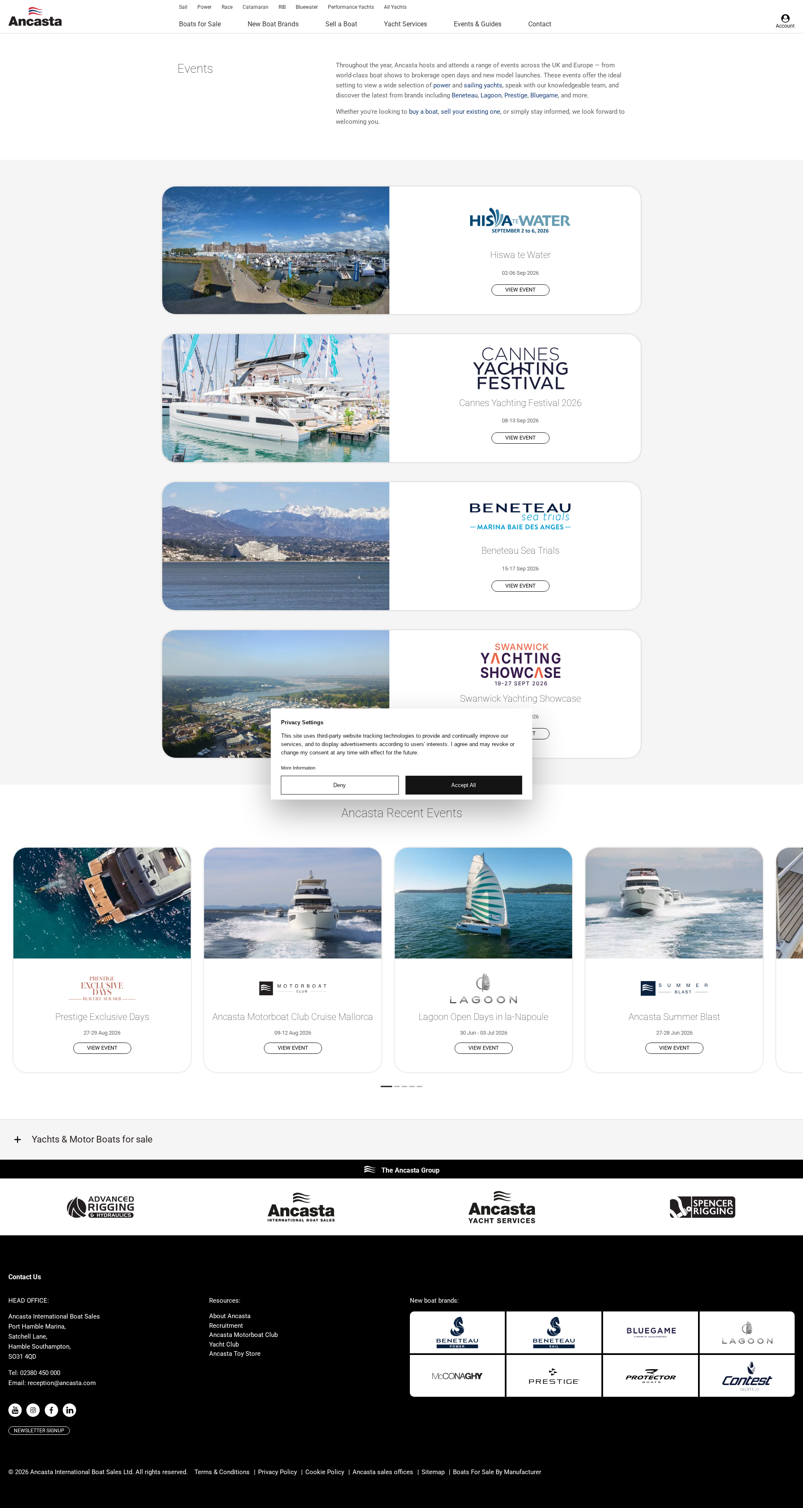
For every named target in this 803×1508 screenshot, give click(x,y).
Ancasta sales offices (383, 1472)
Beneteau (465, 95)
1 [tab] (386, 1086)
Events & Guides (477, 24)
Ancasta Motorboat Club (243, 1335)
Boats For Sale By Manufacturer (497, 1472)
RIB (282, 7)
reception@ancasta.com (62, 1383)
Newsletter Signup (39, 1431)
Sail (183, 7)
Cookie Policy (324, 1472)
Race (227, 7)
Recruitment (226, 1325)
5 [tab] (419, 1086)
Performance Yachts (351, 7)
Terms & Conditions (222, 1472)
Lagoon (491, 95)
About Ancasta (230, 1316)
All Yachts (395, 7)
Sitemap (433, 1472)
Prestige (515, 95)
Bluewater (307, 7)
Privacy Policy (277, 1472)
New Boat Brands (273, 24)
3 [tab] (404, 1086)
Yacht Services (405, 24)
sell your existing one (470, 111)
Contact (539, 24)
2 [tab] (397, 1086)
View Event (520, 289)
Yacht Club (224, 1344)
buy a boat (423, 111)
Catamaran (256, 7)
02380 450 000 (40, 1373)
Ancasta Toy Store (235, 1353)
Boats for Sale (200, 24)
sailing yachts (483, 85)
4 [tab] (412, 1086)
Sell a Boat (341, 24)
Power (204, 7)
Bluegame (544, 95)
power (441, 85)
